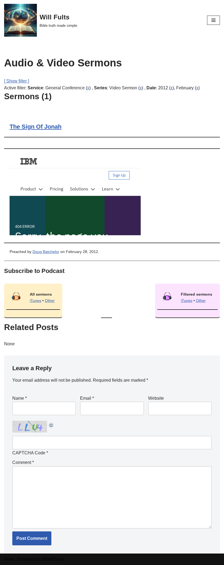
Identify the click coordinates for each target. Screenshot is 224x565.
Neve (9, 559)
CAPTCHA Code (28, 453)
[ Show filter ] (16, 81)
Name (19, 398)
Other (50, 300)
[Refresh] (51, 424)
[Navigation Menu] (213, 20)
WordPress (53, 559)
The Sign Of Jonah (35, 126)
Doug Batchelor (46, 251)
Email (87, 398)
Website (156, 398)
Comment (23, 462)
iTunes (35, 300)
